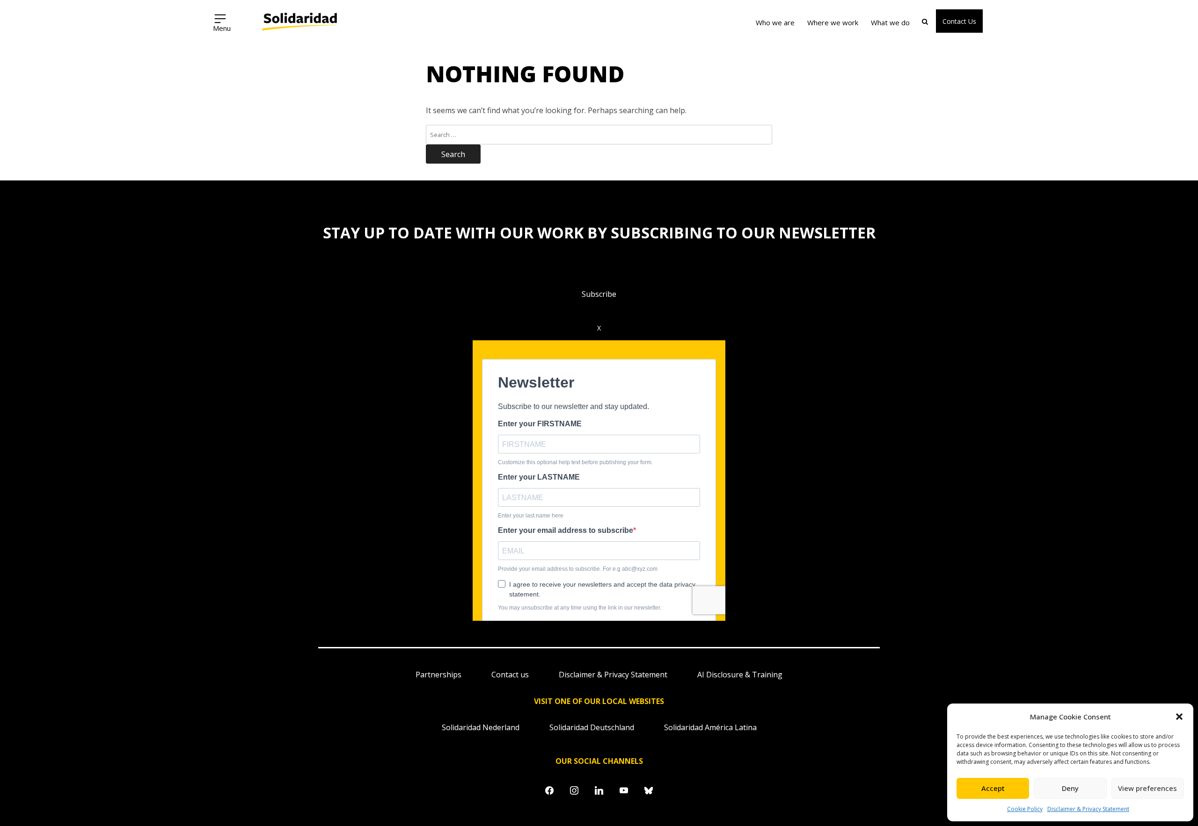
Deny (1070, 788)
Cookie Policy (1025, 809)
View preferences (1147, 788)
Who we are (775, 22)
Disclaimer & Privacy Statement (1088, 809)
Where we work (832, 22)
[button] (1179, 716)
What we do (890, 22)
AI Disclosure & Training (739, 674)
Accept (993, 788)
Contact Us (959, 21)
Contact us (510, 674)
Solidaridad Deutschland (591, 727)
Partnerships (438, 674)
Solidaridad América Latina (710, 727)
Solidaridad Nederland (480, 727)
